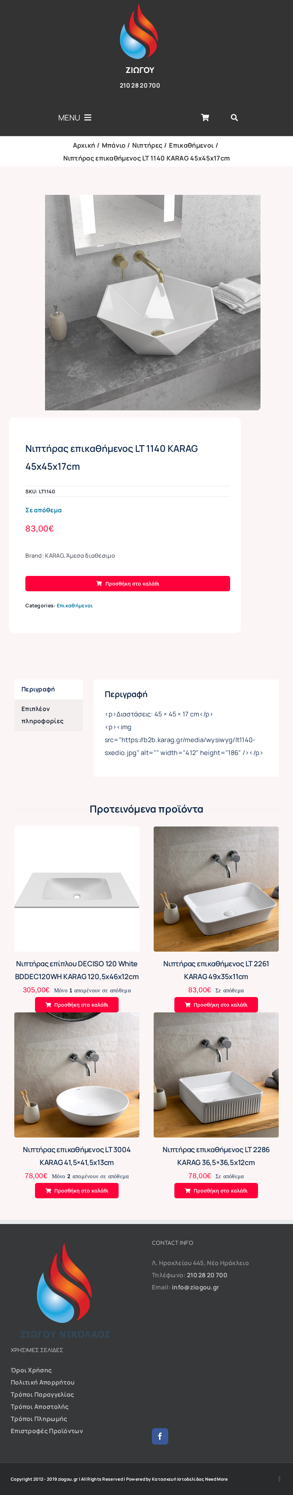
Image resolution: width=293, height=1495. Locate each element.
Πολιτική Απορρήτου (42, 1382)
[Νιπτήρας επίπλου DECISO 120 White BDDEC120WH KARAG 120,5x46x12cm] (76, 832)
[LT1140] (152, 302)
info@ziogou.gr (195, 1287)
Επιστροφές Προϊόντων (47, 1431)
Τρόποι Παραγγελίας (42, 1394)
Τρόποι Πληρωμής (39, 1419)
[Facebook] (160, 1436)
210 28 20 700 (207, 1275)
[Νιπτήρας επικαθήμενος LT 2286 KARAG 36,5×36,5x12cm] (216, 1018)
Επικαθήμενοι (75, 605)
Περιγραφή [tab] (38, 689)
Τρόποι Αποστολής (40, 1406)
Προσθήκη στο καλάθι (132, 583)
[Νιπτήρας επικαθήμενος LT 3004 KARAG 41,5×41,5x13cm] (76, 1018)
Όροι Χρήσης (31, 1370)
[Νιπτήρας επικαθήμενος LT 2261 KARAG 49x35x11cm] (216, 832)
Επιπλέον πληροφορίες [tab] (42, 715)
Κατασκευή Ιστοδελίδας (178, 1479)
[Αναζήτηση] (234, 117)
